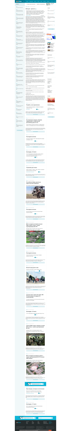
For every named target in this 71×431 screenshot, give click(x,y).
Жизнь (41, 1)
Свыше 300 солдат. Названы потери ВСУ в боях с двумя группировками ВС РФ (19, 81)
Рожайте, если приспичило (41, 4)
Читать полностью (35, 114)
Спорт (38, 421)
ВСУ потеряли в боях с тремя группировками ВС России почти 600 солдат (19, 85)
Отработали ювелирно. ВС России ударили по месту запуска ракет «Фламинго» (19, 23)
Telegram (50, 423)
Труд (38, 109)
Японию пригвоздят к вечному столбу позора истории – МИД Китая (51, 109)
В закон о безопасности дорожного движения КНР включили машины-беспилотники (19, 69)
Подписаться (52, 418)
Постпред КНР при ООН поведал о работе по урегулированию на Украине (19, 44)
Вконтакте (50, 421)
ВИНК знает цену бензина (51, 13)
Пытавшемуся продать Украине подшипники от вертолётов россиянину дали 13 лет (34, 121)
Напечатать (43, 15)
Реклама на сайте (45, 421)
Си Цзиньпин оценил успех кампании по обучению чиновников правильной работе (19, 19)
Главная (27, 1)
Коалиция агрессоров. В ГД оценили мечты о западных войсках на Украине (19, 48)
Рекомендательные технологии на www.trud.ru (45, 423)
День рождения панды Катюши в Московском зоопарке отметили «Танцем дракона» (19, 93)
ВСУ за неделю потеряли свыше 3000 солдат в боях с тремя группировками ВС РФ (34, 225)
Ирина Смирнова (28, 109)
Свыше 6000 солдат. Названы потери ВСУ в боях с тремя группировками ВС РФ (35, 327)
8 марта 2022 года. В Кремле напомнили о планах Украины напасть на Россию (19, 52)
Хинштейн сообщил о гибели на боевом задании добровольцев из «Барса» (19, 32)
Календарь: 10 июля (31, 311)
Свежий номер (31, 1)
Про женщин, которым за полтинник (35, 388)
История (27, 423)
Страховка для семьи (31, 167)
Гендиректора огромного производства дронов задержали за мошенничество (19, 102)
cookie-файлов (36, 430)
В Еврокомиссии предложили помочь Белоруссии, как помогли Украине (51, 66)
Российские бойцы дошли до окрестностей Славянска (33, 183)
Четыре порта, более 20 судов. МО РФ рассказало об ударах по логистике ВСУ (34, 296)
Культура (48, 1)
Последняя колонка (31, 136)
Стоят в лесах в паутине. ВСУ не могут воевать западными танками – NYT (19, 61)
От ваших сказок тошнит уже (31, 4)
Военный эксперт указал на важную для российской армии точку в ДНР (51, 17)
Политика (44, 1)
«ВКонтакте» (39, 199)
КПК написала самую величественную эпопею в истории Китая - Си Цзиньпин (51, 105)
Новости (35, 1)
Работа (38, 1)
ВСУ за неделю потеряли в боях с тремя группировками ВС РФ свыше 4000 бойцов (35, 357)
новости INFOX (49, 42)
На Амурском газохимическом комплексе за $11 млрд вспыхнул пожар (19, 121)
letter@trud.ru (39, 429)
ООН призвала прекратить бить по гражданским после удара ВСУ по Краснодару (19, 126)
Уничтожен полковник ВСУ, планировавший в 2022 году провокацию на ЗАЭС (19, 27)
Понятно (50, 430)
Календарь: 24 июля (31, 151)
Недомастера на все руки (50, 69)
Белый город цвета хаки (32, 267)
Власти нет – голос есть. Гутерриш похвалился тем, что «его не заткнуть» (19, 97)
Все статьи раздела (19, 130)
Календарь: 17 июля (31, 404)
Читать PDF (52, 4)
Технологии (39, 423)
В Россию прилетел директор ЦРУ (19, 7)
